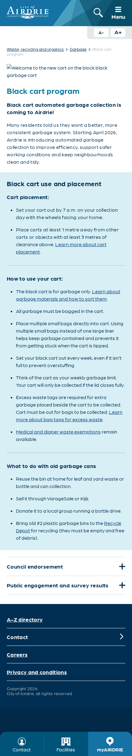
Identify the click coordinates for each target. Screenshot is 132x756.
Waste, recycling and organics (35, 48)
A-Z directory (25, 619)
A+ (118, 32)
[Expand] (121, 566)
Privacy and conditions (37, 672)
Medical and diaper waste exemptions (58, 431)
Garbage (78, 48)
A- (101, 32)
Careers (17, 654)
